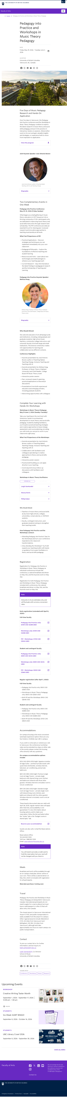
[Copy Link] (34, 68)
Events (8, 16)
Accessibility (33, 1093)
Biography (24, 191)
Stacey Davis (25, 493)
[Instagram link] (31, 1070)
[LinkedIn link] (39, 1066)
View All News (59, 1049)
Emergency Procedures (7, 1093)
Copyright (25, 1093)
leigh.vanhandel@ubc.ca (28, 948)
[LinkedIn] (27, 68)
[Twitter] (24, 68)
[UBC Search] (63, 2)
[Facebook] (21, 68)
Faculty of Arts (6, 11)
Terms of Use (18, 1093)
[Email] (30, 68)
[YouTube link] (43, 1066)
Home (3, 15)
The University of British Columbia (29, 3)
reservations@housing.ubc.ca (34, 841)
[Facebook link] (31, 1066)
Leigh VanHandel (27, 486)
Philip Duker (25, 499)
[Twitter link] (35, 1066)
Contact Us (32, 1075)
